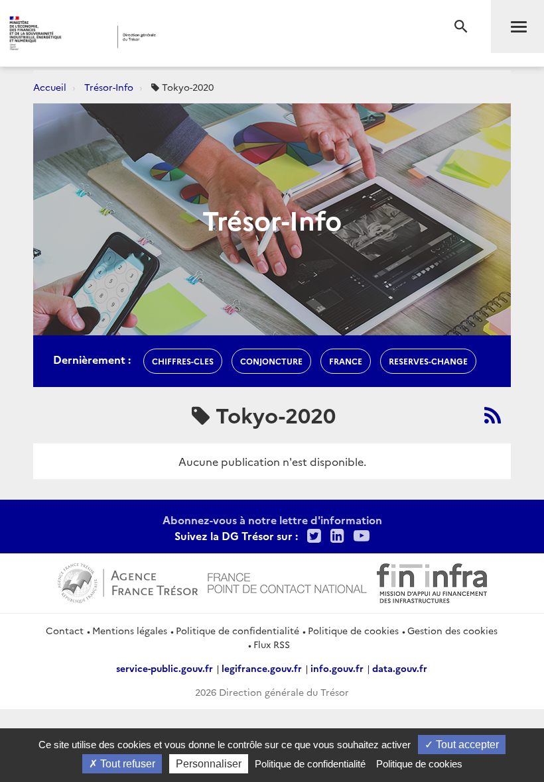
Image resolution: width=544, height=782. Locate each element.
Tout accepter (466, 744)
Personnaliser (208, 763)
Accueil (49, 86)
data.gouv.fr (399, 668)
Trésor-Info (108, 86)
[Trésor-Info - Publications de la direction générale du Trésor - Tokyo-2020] (492, 415)
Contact (65, 630)
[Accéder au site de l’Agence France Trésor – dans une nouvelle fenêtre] (128, 582)
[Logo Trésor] (208, 36)
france (345, 360)
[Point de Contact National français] (287, 582)
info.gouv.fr (337, 668)
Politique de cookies (353, 630)
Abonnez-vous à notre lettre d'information (272, 519)
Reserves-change (428, 360)
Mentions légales (129, 630)
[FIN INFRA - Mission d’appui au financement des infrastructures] (432, 582)
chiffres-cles (183, 360)
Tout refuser (126, 763)
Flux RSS (271, 644)
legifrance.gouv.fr (262, 668)
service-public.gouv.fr (164, 668)
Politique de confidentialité (237, 630)
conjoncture (271, 360)
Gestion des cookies (452, 630)
